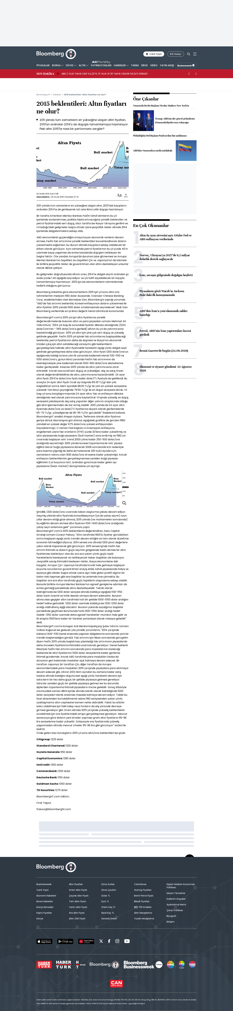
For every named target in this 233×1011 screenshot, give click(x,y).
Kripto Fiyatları (44, 912)
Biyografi (171, 916)
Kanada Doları (109, 918)
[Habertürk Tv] (63, 965)
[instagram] (117, 941)
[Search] (188, 54)
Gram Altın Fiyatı (78, 890)
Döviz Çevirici (108, 890)
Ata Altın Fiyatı (76, 912)
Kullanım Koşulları (176, 898)
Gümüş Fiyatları (142, 890)
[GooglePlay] (65, 941)
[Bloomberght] (56, 54)
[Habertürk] (44, 965)
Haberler (57, 94)
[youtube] (127, 941)
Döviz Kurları (108, 884)
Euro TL (105, 901)
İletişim (171, 921)
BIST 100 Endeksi (142, 907)
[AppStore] (44, 941)
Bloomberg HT (43, 94)
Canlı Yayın (42, 890)
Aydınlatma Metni (176, 904)
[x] (101, 941)
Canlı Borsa (140, 884)
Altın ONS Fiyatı (77, 918)
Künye (39, 918)
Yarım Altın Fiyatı (78, 907)
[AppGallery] (86, 941)
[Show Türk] (182, 965)
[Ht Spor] (80, 965)
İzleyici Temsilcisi (176, 893)
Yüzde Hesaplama (144, 918)
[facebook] (109, 941)
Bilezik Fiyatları (141, 901)
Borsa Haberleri (44, 901)
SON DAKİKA (45, 73)
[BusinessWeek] (186, 65)
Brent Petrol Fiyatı (143, 895)
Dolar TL (105, 895)
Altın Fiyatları (76, 884)
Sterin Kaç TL (108, 907)
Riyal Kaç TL (107, 912)
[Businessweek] (143, 965)
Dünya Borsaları (44, 907)
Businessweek (44, 884)
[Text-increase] (119, 195)
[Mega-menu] (195, 54)
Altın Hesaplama (143, 912)
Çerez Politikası (175, 910)
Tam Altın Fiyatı (77, 901)
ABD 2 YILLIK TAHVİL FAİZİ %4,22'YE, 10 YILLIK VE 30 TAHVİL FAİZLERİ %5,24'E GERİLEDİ (104, 73)
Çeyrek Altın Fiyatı (78, 895)
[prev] (188, 73)
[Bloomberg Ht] (105, 965)
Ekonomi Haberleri (46, 895)
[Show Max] (193, 965)
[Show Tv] (170, 965)
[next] (195, 73)
